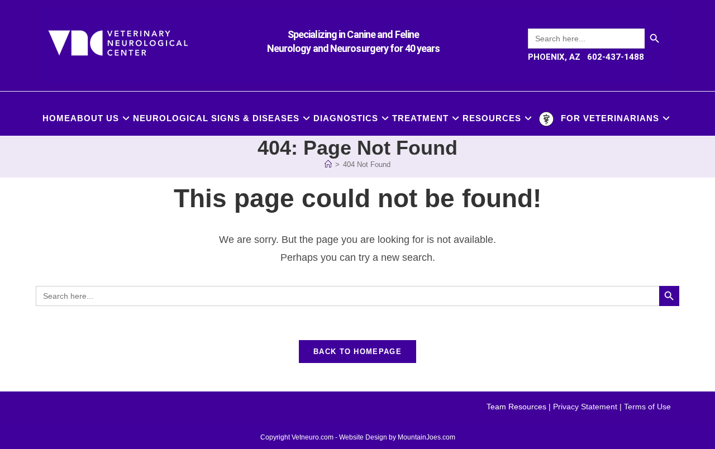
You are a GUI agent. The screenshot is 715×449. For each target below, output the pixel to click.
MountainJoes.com (426, 437)
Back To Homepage (357, 351)
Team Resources (516, 406)
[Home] (328, 164)
